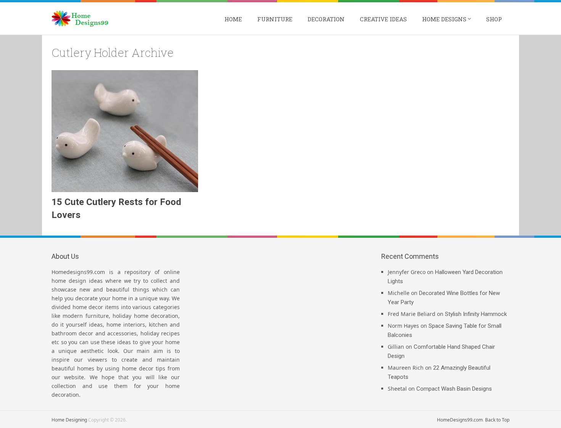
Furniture (274, 19)
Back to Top (497, 420)
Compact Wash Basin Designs (454, 388)
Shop (494, 19)
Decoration (326, 19)
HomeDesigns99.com (460, 420)
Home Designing (69, 420)
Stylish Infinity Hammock (476, 314)
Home (233, 19)
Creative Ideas (383, 19)
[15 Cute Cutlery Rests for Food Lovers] (125, 131)
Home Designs (444, 19)
